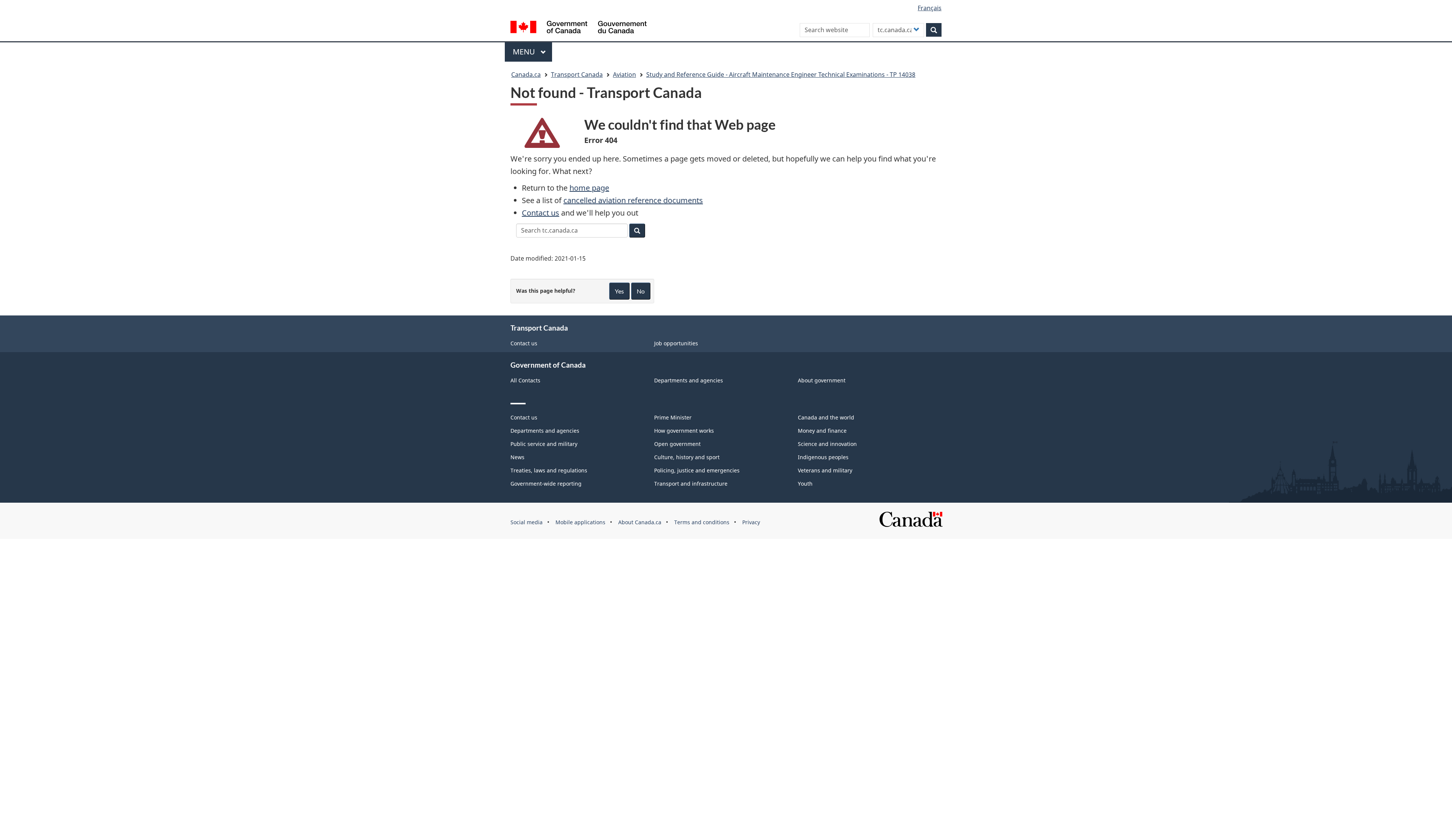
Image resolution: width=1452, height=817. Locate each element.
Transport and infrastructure (691, 483)
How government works (684, 430)
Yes (619, 291)
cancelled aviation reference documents (633, 200)
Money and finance (822, 430)
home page (589, 188)
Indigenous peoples (823, 457)
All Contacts (525, 380)
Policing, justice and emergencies (697, 470)
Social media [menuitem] (526, 522)
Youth (805, 483)
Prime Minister (673, 417)
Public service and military (543, 443)
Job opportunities (676, 343)
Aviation (624, 74)
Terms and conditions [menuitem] (701, 522)
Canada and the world (826, 417)
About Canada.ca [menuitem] (639, 522)
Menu (525, 52)
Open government (677, 443)
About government (821, 380)
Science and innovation (827, 443)
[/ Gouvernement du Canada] (578, 28)
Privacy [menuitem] (751, 522)
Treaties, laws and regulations (548, 470)
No (641, 291)
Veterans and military (825, 470)
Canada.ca (526, 74)
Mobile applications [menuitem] (580, 522)
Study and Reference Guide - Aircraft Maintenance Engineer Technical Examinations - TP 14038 (780, 74)
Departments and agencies (688, 380)
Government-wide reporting (546, 483)
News (517, 457)
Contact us (540, 213)
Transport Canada (577, 74)
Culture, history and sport (687, 457)
